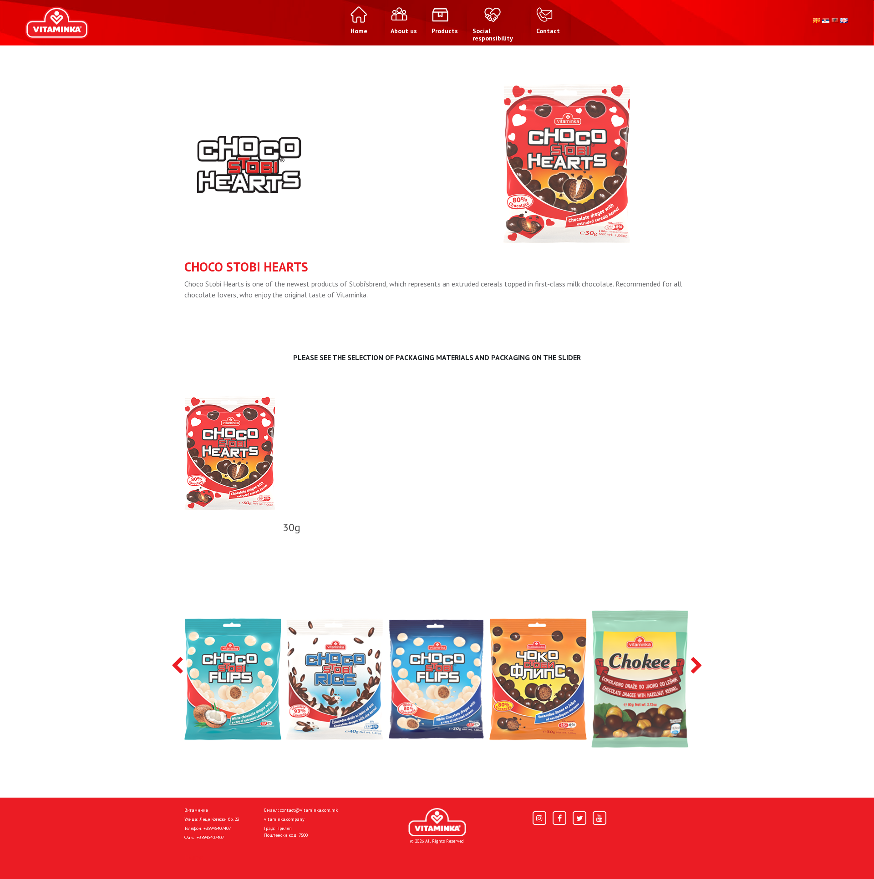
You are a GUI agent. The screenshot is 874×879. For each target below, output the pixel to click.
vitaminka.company (284, 819)
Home (193, 857)
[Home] (437, 822)
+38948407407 (217, 828)
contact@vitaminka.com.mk (309, 810)
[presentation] (177, 666)
